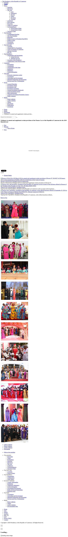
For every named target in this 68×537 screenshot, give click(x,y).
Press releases (10, 22)
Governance (10, 76)
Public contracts (11, 96)
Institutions (10, 69)
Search (6, 512)
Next (5, 129)
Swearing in (10, 43)
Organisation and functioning (15, 55)
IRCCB (9, 52)
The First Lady (8, 45)
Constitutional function (13, 34)
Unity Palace (10, 479)
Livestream (10, 106)
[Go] (16, 117)
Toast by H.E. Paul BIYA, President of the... (12, 193)
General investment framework (15, 90)
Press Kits (10, 24)
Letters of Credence (12, 25)
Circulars (13, 19)
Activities (9, 46)
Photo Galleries (11, 99)
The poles (6, 73)
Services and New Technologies (15, 81)
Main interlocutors (12, 93)
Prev (5, 125)
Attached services (15, 58)
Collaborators (10, 477)
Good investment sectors (13, 91)
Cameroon (6, 63)
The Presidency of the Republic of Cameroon (14, 1)
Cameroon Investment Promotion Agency (18, 94)
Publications (10, 105)
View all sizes (11, 128)
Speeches (9, 7)
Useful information (12, 72)
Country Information (12, 482)
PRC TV (6, 515)
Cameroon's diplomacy (13, 485)
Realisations (10, 459)
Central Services (15, 57)
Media (5, 97)
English (6, 4)
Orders (12, 16)
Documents (10, 103)
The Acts (9, 10)
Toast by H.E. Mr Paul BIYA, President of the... (13, 187)
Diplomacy (10, 70)
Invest (5, 82)
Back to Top (4, 197)
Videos (9, 102)
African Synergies (12, 51)
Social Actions (11, 473)
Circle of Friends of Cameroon (15, 49)
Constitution (10, 66)
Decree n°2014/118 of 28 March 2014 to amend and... (15, 181)
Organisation (10, 476)
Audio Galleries (11, 100)
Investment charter (12, 85)
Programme (10, 42)
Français (6, 2)
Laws (12, 11)
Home (5, 109)
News (5, 5)
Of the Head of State (16, 28)
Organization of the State (13, 67)
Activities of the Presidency (14, 60)
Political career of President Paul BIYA (17, 39)
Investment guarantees (13, 88)
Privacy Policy (8, 518)
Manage (6, 126)
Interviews (10, 8)
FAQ (5, 516)
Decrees (13, 14)
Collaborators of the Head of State (16, 61)
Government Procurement (14, 488)
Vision (9, 458)
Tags (5, 510)
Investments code (11, 87)
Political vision (11, 40)
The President (7, 33)
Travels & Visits (11, 31)
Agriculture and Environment (15, 78)
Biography (10, 37)
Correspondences (11, 27)
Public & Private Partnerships (15, 490)
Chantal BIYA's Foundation (14, 48)
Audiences (10, 21)
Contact (6, 520)
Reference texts (11, 491)
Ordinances (14, 13)
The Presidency (8, 54)
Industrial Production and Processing (16, 79)
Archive (6, 513)
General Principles (12, 84)
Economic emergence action (14, 75)
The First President (12, 36)
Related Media (8, 175)
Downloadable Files (12, 506)
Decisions (13, 17)
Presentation (10, 64)
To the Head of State (16, 30)
